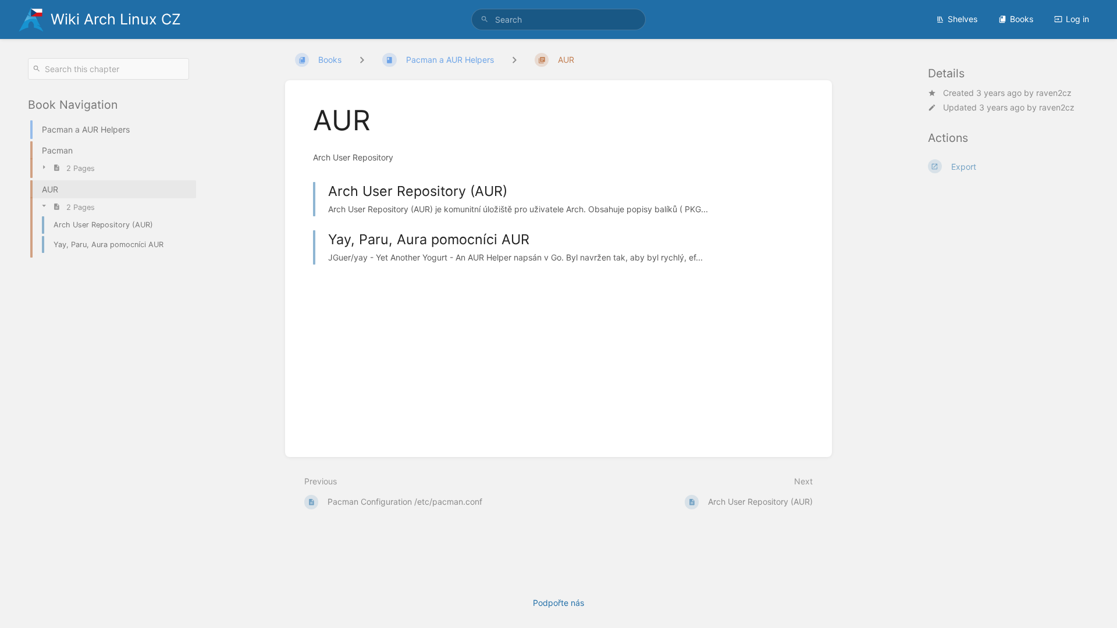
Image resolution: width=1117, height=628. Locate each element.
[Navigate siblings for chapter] (514, 59)
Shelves (962, 19)
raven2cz (1054, 93)
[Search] (485, 19)
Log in (1077, 19)
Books (1021, 19)
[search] (558, 19)
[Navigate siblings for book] (361, 59)
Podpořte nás (558, 603)
